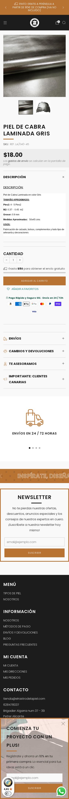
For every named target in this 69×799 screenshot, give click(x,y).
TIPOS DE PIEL (12, 593)
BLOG (7, 638)
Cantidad (13, 253)
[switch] (8, 793)
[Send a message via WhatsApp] (61, 791)
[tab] (29, 448)
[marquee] (34, 476)
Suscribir (34, 788)
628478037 (11, 705)
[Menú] (5, 23)
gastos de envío (18, 161)
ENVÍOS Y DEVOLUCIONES (20, 632)
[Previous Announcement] (5, 7)
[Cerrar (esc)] (63, 724)
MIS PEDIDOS (11, 677)
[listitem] (34, 7)
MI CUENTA (10, 665)
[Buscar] (64, 22)
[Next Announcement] (63, 7)
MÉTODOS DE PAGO (17, 626)
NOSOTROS (11, 599)
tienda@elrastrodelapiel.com (24, 699)
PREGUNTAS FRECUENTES (20, 644)
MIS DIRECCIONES (15, 671)
